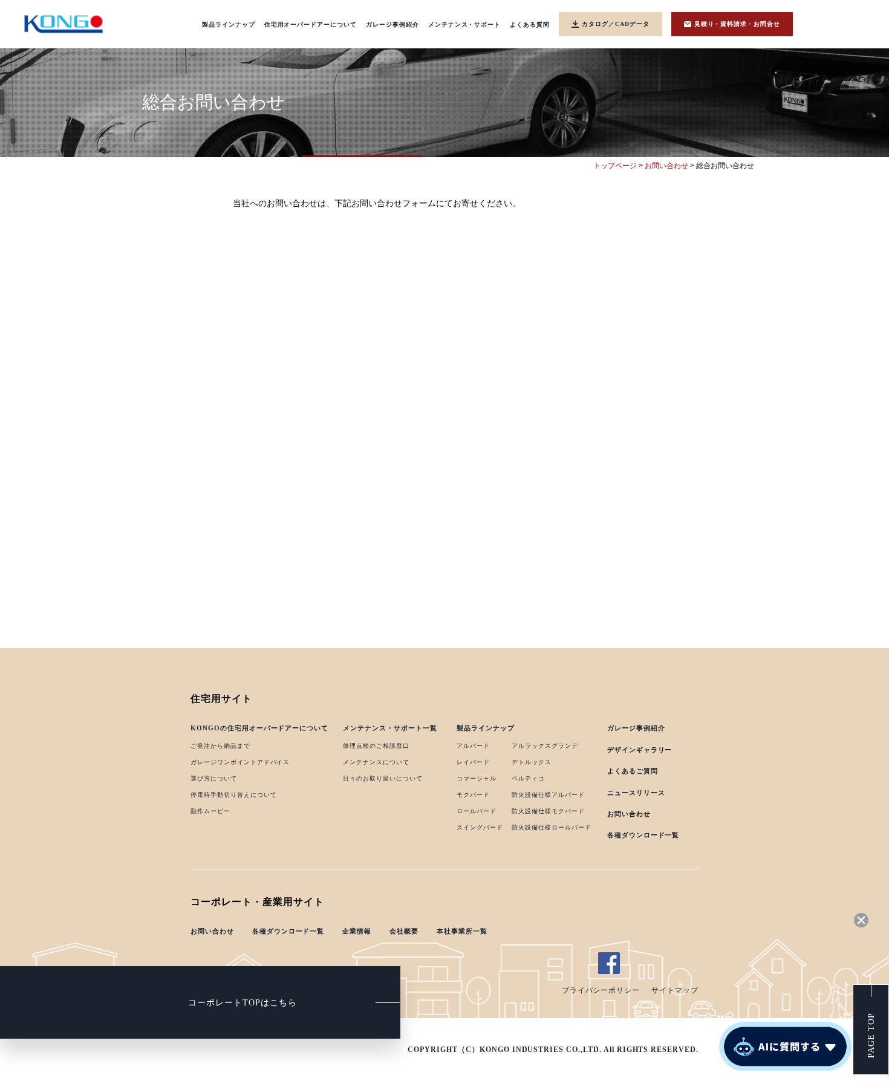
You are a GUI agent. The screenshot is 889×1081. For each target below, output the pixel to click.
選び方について (213, 778)
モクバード (473, 794)
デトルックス (532, 762)
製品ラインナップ (486, 728)
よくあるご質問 (632, 770)
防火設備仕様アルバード (548, 794)
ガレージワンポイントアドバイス (240, 762)
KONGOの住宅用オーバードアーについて (259, 728)
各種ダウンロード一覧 (643, 835)
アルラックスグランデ (545, 745)
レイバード (473, 762)
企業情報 (356, 931)
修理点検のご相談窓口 (376, 745)
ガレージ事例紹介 (636, 728)
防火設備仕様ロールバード (551, 827)
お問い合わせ (666, 165)
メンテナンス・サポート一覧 (390, 728)
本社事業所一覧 (462, 931)
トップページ (615, 165)
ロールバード (477, 811)
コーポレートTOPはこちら (242, 1002)
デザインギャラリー (639, 749)
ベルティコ (528, 778)
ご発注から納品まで (220, 745)
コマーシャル (477, 778)
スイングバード (480, 827)
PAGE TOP (871, 1036)
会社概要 (403, 931)
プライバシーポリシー (601, 990)
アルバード (473, 745)
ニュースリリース (636, 792)
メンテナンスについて (376, 762)
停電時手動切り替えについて (233, 794)
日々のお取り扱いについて (383, 778)
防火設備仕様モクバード (548, 811)
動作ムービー (210, 811)
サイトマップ (674, 990)
